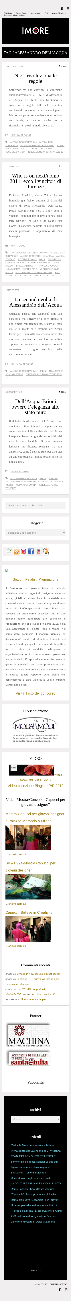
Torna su (34, 1271)
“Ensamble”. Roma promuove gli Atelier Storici (33, 1195)
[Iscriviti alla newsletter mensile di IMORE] (8, 553)
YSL (60, 276)
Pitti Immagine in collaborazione (33, 272)
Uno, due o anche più (42, 994)
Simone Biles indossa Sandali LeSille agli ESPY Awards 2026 (34, 1162)
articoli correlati (17, 854)
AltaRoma (48, 256)
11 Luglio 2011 (12, 166)
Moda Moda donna (26, 485)
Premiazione (48, 579)
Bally (42, 259)
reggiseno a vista (15, 152)
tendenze (10, 488)
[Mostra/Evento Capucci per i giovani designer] (28, 940)
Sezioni (18, 579)
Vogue (27, 276)
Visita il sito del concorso (35, 693)
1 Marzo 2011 (12, 290)
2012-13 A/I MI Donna (21, 135)
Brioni (43, 371)
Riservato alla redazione (14, 15)
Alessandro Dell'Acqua (23, 142)
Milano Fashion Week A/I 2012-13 (37, 145)
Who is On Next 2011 (45, 276)
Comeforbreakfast (39, 262)
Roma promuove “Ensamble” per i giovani (35, 1199)
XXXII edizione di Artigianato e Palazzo (33, 1216)
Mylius (9, 272)
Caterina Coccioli (15, 262)
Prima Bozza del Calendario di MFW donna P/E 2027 (36, 1151)
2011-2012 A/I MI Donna (22, 364)
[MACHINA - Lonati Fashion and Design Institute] (28, 1046)
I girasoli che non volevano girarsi (30, 1167)
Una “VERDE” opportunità (31, 989)
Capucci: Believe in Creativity (28, 912)
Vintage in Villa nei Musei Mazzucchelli (39, 973)
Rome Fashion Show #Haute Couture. (33, 1188)
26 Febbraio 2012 (14, 66)
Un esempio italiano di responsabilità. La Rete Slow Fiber (34, 1206)
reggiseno (46, 149)
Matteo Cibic (30, 269)
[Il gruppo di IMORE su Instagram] (23, 553)
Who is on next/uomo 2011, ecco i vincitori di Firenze (35, 181)
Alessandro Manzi (30, 256)
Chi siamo (8, 13)
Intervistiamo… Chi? (40, 13)
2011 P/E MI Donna (20, 471)
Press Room (21, 13)
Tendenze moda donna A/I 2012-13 (45, 152)
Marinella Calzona (15, 994)
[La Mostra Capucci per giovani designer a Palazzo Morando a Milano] (28, 849)
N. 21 (34, 149)
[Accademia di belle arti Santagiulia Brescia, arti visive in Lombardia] (28, 1065)
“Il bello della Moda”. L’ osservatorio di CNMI (36, 1210)
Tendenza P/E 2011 (48, 485)
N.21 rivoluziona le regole (35, 78)
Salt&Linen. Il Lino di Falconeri (28, 1172)
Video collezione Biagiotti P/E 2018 (36, 786)
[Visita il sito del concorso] (6, 570)
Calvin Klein (54, 259)
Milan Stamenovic (49, 269)
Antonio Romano (27, 259)
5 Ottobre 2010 (13, 392)
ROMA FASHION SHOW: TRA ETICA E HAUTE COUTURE (33, 1157)
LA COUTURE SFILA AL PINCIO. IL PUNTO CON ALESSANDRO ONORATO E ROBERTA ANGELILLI (36, 1184)
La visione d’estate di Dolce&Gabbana (33, 1221)
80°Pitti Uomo (18, 246)
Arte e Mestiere (59, 13)
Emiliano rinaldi (25, 266)
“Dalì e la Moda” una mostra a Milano (32, 1145)
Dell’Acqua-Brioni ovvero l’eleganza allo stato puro (35, 406)
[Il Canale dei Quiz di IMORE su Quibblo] (46, 553)
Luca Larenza (12, 269)
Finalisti (31, 579)
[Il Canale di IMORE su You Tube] (38, 553)
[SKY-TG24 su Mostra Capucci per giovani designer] (28, 898)
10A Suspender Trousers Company (30, 253)
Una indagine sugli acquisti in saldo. (31, 1178)
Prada (18, 276)
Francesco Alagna (47, 266)
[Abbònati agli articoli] (16, 553)
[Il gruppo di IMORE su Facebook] (31, 553)
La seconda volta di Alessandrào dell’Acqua (35, 302)
